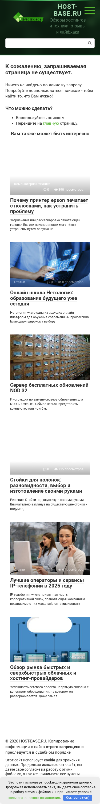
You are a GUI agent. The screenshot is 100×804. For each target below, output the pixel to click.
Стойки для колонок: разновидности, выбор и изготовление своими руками (46, 485)
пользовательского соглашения (34, 797)
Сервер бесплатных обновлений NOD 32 (49, 388)
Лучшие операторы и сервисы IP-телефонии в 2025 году (47, 583)
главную (51, 123)
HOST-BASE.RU (68, 10)
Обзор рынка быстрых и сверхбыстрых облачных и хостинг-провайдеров (43, 672)
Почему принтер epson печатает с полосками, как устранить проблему (49, 205)
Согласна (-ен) (78, 797)
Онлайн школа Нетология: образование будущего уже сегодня (43, 298)
